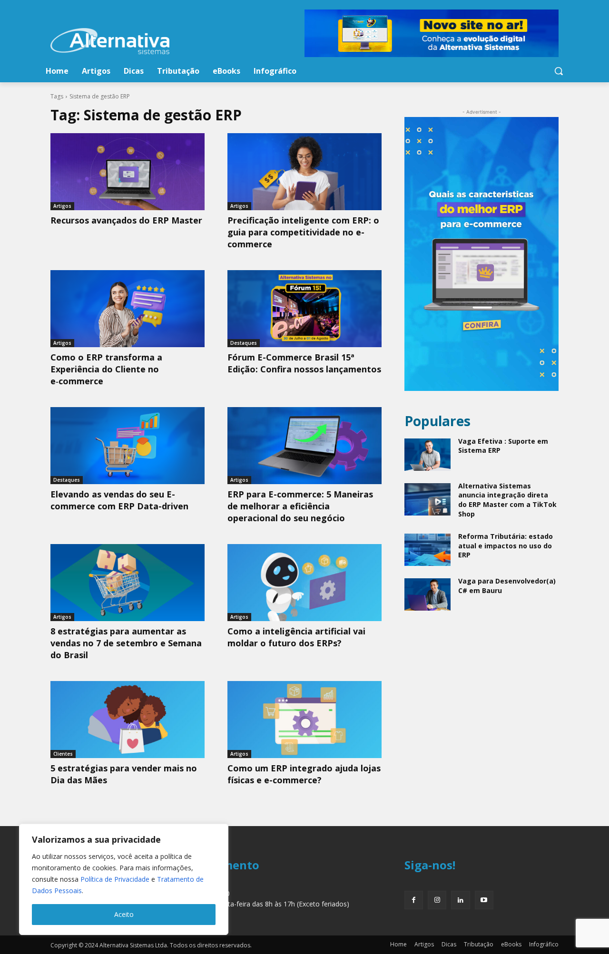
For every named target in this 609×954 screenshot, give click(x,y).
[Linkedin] (460, 900)
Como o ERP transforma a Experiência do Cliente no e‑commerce (106, 369)
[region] (123, 879)
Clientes (63, 753)
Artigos (62, 206)
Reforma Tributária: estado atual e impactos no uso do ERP (505, 545)
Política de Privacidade (114, 879)
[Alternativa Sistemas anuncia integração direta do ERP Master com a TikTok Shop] (427, 499)
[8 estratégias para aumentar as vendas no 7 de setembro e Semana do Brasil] (127, 582)
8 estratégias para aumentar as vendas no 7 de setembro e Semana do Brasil (126, 643)
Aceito (124, 914)
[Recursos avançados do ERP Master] (127, 171)
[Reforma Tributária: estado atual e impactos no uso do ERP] (427, 550)
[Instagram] (437, 900)
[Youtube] (484, 900)
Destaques (243, 343)
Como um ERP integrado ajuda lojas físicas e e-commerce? (304, 774)
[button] (558, 70)
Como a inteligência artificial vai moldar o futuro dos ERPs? (296, 637)
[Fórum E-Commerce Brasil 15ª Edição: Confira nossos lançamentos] (304, 308)
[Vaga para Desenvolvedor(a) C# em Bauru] (427, 594)
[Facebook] (413, 900)
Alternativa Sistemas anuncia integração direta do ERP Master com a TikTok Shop (507, 499)
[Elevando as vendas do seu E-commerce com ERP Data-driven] (127, 445)
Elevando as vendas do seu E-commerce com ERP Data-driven (119, 500)
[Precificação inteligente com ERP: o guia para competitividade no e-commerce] (304, 171)
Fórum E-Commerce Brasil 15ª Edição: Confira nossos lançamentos (304, 363)
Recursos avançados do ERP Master (126, 220)
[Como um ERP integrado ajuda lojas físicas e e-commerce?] (304, 719)
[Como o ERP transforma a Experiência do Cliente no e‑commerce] (127, 308)
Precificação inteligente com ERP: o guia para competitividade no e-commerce (303, 232)
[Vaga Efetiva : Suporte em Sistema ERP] (427, 454)
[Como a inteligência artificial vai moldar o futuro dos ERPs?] (304, 582)
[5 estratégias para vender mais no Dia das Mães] (127, 719)
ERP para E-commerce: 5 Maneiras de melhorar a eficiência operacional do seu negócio (300, 506)
